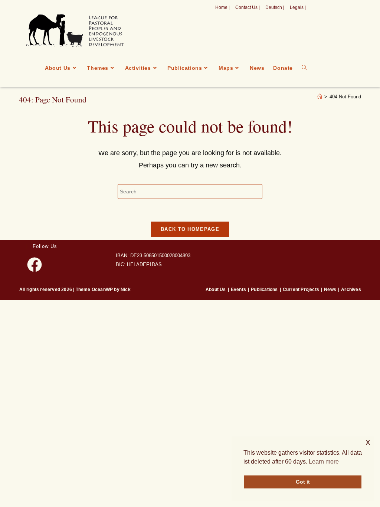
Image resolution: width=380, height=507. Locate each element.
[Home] (319, 96)
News (330, 289)
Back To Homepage (190, 229)
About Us (216, 289)
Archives (351, 289)
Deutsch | (274, 7)
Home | (222, 7)
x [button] (368, 441)
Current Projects (301, 289)
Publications (264, 289)
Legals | (298, 7)
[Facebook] (34, 264)
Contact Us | (247, 7)
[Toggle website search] (304, 67)
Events (238, 289)
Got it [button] (303, 482)
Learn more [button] (324, 461)
